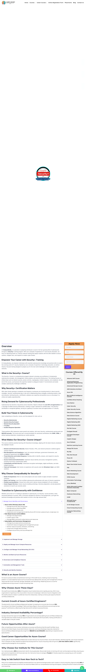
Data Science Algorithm (74, 412)
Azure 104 (70, 392)
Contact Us (80, 2)
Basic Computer (72, 491)
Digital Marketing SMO (73, 425)
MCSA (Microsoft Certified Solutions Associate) (74, 487)
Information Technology (74, 480)
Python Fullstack (72, 461)
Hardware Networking (73, 494)
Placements (68, 2)
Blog (74, 2)
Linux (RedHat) (71, 483)
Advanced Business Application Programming (74, 382)
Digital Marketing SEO (73, 422)
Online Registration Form (55, 2)
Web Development (72, 474)
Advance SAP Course (73, 378)
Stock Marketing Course (74, 470)
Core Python (70, 403)
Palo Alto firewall (72, 454)
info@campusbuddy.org (33, 670)
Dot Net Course (71, 428)
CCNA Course (71, 477)
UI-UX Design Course (73, 504)
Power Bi (69, 458)
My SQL (69, 451)
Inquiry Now (76, 670)
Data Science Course (73, 415)
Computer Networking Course (73, 511)
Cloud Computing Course (74, 508)
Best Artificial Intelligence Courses (74, 396)
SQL (68, 467)
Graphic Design (71, 439)
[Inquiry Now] (72, 670)
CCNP (68, 497)
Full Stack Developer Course (73, 435)
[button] (82, 668)
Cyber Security (71, 406)
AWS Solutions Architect (74, 389)
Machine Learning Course (74, 445)
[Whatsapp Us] (7, 670)
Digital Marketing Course (74, 418)
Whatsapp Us (12, 670)
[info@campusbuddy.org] (27, 670)
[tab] (3, 342)
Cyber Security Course (73, 409)
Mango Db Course (72, 448)
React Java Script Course (74, 464)
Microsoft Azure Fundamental (71, 501)
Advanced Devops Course (74, 386)
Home (26, 2)
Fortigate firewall (72, 431)
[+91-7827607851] (49, 670)
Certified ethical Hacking (74, 399)
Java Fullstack (71, 442)
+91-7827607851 (55, 670)
